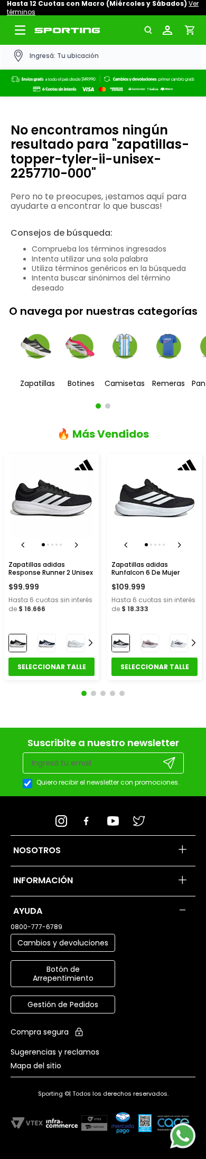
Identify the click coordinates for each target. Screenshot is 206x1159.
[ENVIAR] (169, 763)
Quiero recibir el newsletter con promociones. (108, 782)
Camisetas (125, 383)
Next (78, 544)
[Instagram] (65, 818)
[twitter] (142, 818)
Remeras (168, 383)
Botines (81, 383)
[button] (151, 30)
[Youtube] (116, 818)
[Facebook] (90, 818)
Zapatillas (37, 383)
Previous (25, 544)
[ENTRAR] (170, 30)
